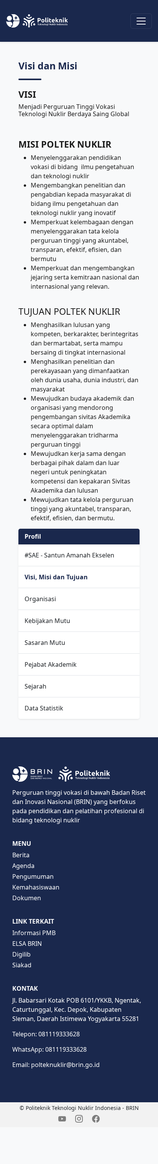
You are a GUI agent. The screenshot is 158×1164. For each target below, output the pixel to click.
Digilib (21, 954)
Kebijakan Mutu (47, 621)
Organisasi (40, 599)
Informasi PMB (34, 933)
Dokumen (26, 898)
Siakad (21, 965)
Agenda (23, 865)
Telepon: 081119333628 (46, 1034)
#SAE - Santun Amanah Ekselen (69, 555)
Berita (21, 855)
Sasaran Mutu (45, 642)
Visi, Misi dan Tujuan (56, 577)
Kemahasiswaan (35, 887)
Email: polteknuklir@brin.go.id (56, 1064)
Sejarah (35, 686)
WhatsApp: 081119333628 (49, 1049)
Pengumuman (33, 876)
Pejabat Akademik (51, 664)
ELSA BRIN (27, 943)
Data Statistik (44, 708)
